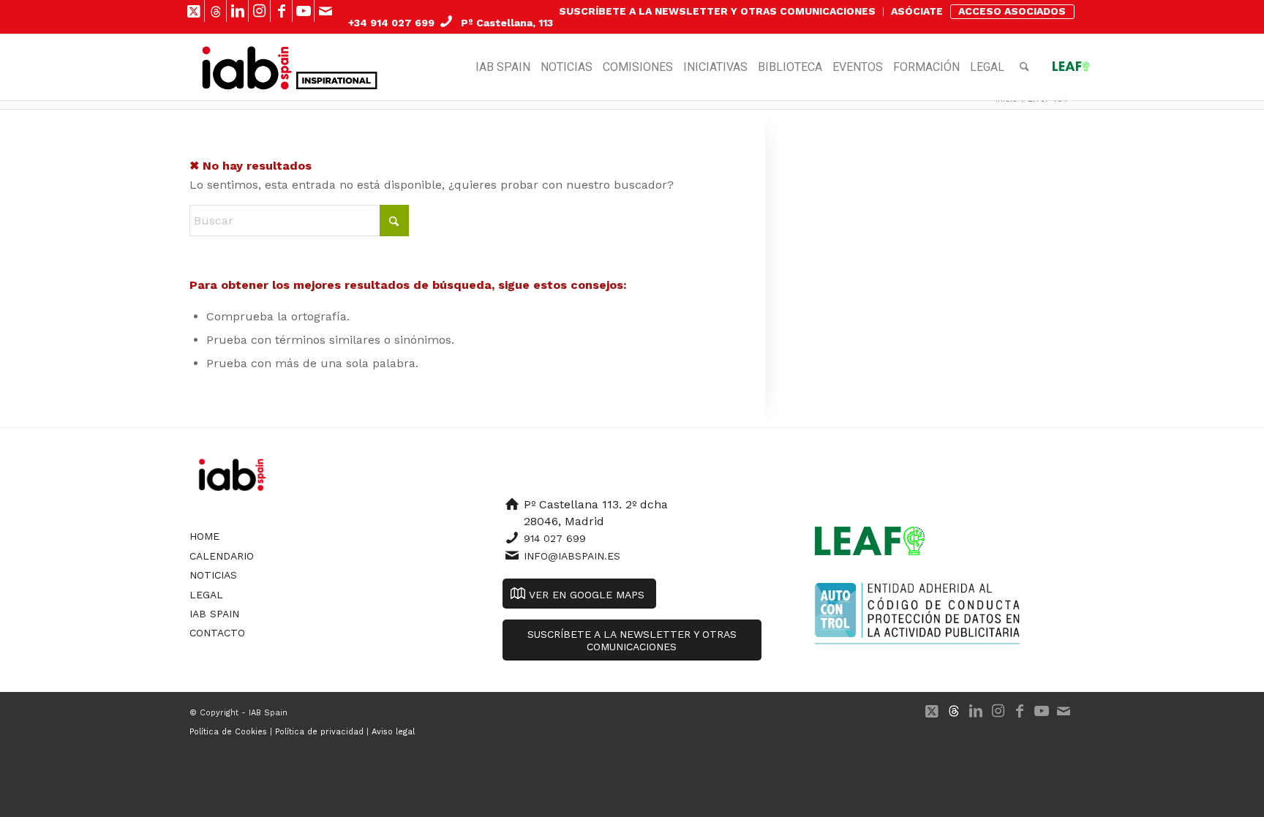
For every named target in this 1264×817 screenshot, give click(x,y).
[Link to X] (193, 11)
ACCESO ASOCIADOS (1012, 11)
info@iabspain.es (572, 556)
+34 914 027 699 (391, 23)
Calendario (221, 556)
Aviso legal (393, 732)
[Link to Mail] (325, 11)
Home (204, 536)
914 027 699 (555, 538)
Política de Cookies (228, 732)
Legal (206, 594)
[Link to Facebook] (281, 11)
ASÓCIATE (917, 11)
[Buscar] (1024, 67)
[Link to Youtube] (303, 11)
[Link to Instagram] (259, 11)
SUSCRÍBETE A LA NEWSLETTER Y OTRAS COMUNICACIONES (717, 11)
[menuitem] (718, 11)
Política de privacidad (319, 732)
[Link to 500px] (215, 11)
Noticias (213, 575)
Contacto (217, 633)
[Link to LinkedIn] (237, 11)
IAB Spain (214, 614)
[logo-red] (246, 67)
